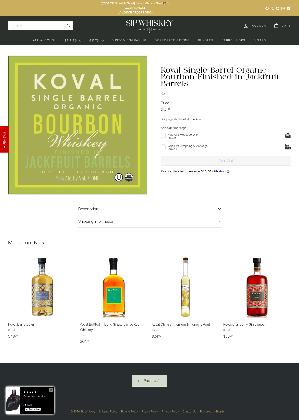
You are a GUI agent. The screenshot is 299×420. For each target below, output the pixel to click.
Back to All (152, 380)
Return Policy (150, 411)
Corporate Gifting (172, 40)
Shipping (166, 119)
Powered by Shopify (212, 411)
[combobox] (40, 25)
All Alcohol (45, 40)
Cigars (260, 40)
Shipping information (96, 221)
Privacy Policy (170, 411)
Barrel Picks (234, 40)
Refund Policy (129, 411)
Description (88, 209)
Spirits (71, 40)
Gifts (94, 40)
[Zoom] (77, 125)
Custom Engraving (129, 40)
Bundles (205, 40)
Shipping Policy (108, 411)
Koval (165, 93)
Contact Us (189, 411)
